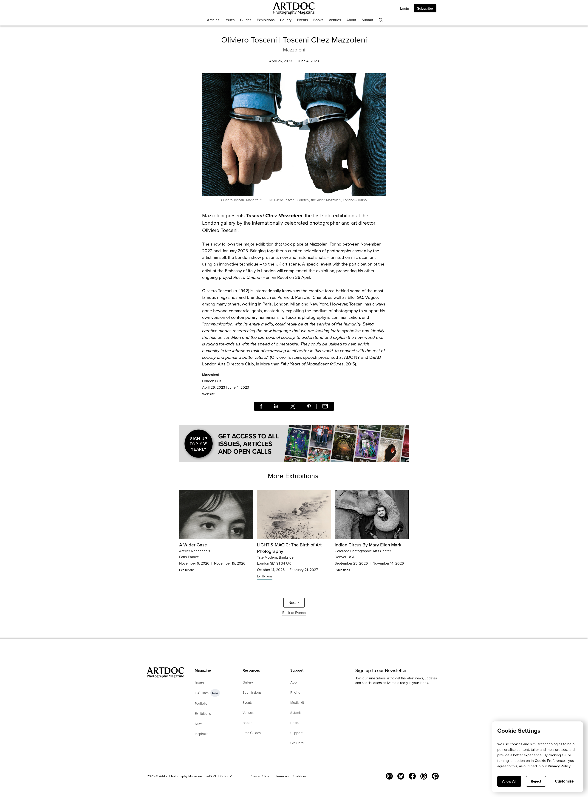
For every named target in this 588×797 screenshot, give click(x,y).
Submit (367, 20)
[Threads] (423, 776)
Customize (564, 781)
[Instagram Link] (389, 776)
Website (208, 394)
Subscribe (425, 8)
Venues (335, 20)
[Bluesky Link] (400, 776)
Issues (230, 20)
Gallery (285, 20)
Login (404, 8)
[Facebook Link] (412, 776)
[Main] (294, 8)
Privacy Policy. (559, 766)
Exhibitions (265, 20)
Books (318, 20)
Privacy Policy (259, 776)
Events (302, 20)
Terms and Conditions (291, 776)
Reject (536, 781)
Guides (245, 20)
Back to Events (294, 612)
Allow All (509, 781)
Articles (213, 20)
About (351, 20)
